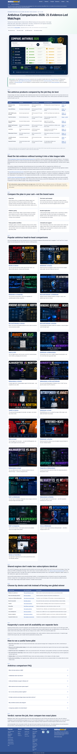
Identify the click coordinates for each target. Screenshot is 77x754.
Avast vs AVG (12, 352)
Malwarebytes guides (35, 741)
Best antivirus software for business (10, 735)
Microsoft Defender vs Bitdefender (49, 294)
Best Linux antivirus (27, 611)
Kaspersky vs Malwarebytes (47, 468)
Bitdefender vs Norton (46, 265)
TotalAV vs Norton (13, 410)
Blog (68, 1)
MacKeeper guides (34, 747)
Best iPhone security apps (28, 606)
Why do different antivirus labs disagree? (17, 702)
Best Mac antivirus (27, 600)
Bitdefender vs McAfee (46, 439)
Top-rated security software (11, 732)
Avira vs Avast (12, 439)
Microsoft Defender (18, 82)
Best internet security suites (29, 598)
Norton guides (35, 731)
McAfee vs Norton (13, 265)
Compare (52, 1)
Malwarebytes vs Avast (15, 468)
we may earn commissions (27, 6)
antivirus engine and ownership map (57, 570)
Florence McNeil (17, 27)
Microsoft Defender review (29, 592)
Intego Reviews (10, 739)
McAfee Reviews (10, 740)
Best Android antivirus (28, 603)
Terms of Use (27, 736)
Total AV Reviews (10, 742)
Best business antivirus (28, 614)
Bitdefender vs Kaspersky (16, 294)
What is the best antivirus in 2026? (16, 670)
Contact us (19, 735)
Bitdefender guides (34, 733)
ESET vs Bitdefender (14, 497)
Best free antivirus (27, 595)
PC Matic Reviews (11, 743)
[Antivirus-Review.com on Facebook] (43, 732)
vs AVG (66, 117)
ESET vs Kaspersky (14, 526)
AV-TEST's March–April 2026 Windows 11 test (17, 177)
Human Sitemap (19, 733)
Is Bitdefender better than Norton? (16, 675)
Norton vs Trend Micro (15, 554)
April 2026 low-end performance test (16, 171)
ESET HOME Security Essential (25, 80)
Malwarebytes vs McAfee (46, 497)
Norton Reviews (10, 737)
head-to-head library (55, 82)
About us (19, 731)
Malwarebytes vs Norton (15, 381)
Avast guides (35, 743)
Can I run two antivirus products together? (18, 691)
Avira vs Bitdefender (45, 526)
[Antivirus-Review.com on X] (48, 732)
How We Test (27, 731)
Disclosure (26, 734)
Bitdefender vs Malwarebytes (48, 352)
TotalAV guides (35, 744)
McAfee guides (35, 739)
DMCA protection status (58, 736)
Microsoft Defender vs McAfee (48, 323)
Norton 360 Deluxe (54, 79)
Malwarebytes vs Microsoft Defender (50, 381)
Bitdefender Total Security (24, 79)
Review (63, 109)
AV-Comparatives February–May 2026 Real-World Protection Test (22, 159)
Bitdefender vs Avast (45, 410)
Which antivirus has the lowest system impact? (18, 686)
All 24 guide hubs (34, 750)
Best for (40, 1)
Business (57, 1)
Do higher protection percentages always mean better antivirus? (22, 697)
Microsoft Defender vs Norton (17, 323)
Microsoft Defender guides (34, 736)
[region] (38, 122)
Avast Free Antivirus (48, 80)
